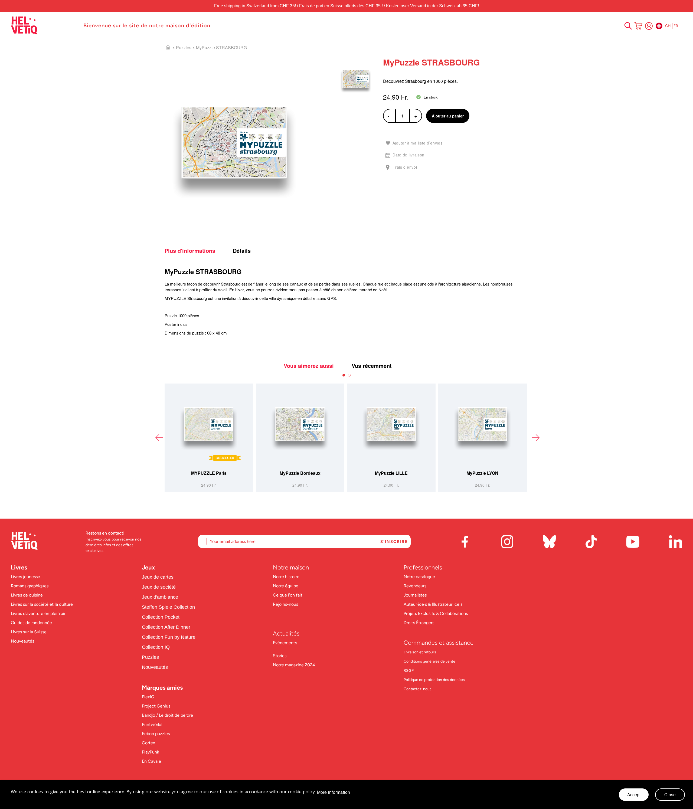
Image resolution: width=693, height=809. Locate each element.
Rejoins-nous (285, 604)
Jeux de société (159, 587)
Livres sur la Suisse (29, 631)
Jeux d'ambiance (160, 597)
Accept (633, 794)
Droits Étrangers (419, 622)
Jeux (148, 567)
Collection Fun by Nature (168, 637)
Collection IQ (156, 647)
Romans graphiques (29, 585)
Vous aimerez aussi (309, 366)
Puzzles (183, 47)
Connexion (649, 26)
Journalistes (415, 595)
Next (535, 438)
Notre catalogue (419, 576)
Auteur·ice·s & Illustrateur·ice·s (433, 604)
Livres (19, 567)
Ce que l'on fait (288, 595)
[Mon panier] (638, 26)
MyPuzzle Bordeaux (300, 473)
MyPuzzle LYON (482, 473)
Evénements (285, 642)
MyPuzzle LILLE (391, 473)
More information (333, 792)
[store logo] (44, 25)
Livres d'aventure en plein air (38, 613)
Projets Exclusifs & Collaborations (436, 613)
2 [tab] (349, 375)
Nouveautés (22, 641)
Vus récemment (372, 366)
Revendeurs (415, 585)
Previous (159, 438)
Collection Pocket (160, 617)
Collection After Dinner (166, 627)
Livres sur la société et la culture (42, 604)
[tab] (198, 251)
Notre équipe (286, 585)
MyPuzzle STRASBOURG (221, 47)
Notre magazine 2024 (294, 664)
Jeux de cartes (158, 577)
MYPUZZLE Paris (209, 473)
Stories (279, 655)
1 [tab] (343, 375)
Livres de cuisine (27, 595)
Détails (242, 251)
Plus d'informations (190, 251)
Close (670, 794)
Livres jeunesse (25, 576)
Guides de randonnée (31, 622)
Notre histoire (286, 576)
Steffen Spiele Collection (168, 607)
